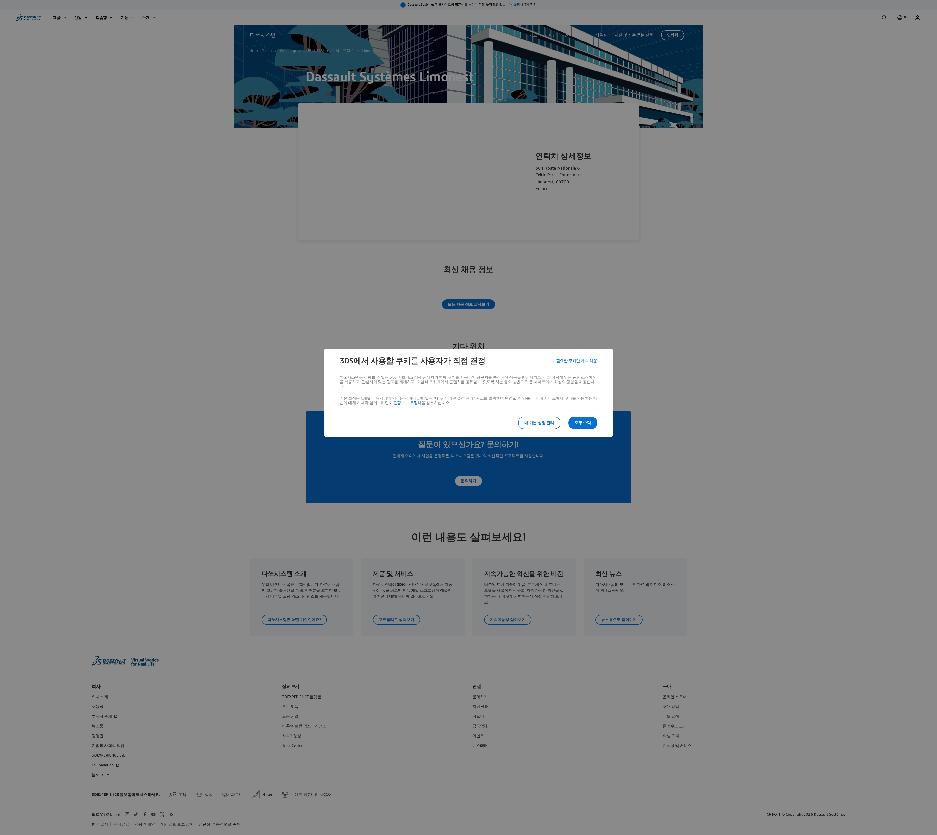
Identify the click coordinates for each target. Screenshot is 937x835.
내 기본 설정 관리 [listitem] (539, 423)
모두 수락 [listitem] (583, 423)
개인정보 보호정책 (405, 403)
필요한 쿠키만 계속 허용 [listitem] (576, 361)
